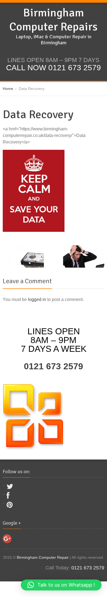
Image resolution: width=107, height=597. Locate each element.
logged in (37, 299)
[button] (61, 585)
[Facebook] (8, 497)
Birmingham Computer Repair (43, 557)
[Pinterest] (10, 506)
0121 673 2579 (53, 366)
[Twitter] (10, 488)
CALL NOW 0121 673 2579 (53, 67)
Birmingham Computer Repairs (53, 20)
